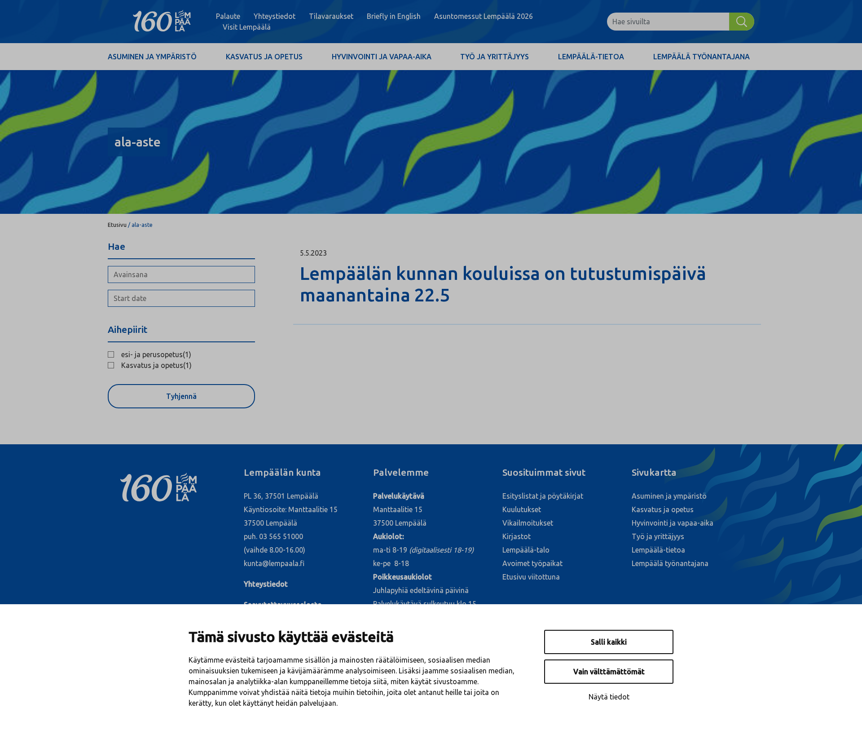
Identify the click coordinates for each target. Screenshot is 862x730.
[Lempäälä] (162, 21)
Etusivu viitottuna (531, 577)
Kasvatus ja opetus (264, 57)
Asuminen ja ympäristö (152, 57)
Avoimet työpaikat (532, 563)
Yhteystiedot (274, 16)
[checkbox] (181, 354)
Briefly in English (394, 16)
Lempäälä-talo (526, 550)
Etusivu (117, 224)
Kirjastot (516, 536)
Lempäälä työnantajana (701, 57)
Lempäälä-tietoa (591, 57)
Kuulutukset (521, 509)
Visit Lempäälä (247, 27)
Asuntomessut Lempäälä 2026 (483, 16)
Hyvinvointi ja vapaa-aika (381, 57)
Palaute (228, 16)
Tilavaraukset (331, 16)
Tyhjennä (181, 396)
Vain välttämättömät (609, 672)
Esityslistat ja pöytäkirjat (542, 496)
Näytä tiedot (609, 697)
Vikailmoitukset (527, 523)
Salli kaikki (609, 642)
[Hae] (741, 22)
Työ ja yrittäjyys (494, 57)
